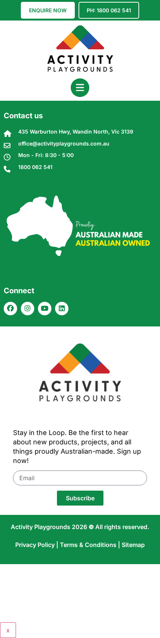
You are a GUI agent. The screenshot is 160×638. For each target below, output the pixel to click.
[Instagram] (27, 308)
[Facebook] (10, 308)
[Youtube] (44, 308)
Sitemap (133, 544)
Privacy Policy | (37, 544)
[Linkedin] (61, 308)
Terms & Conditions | (91, 544)
